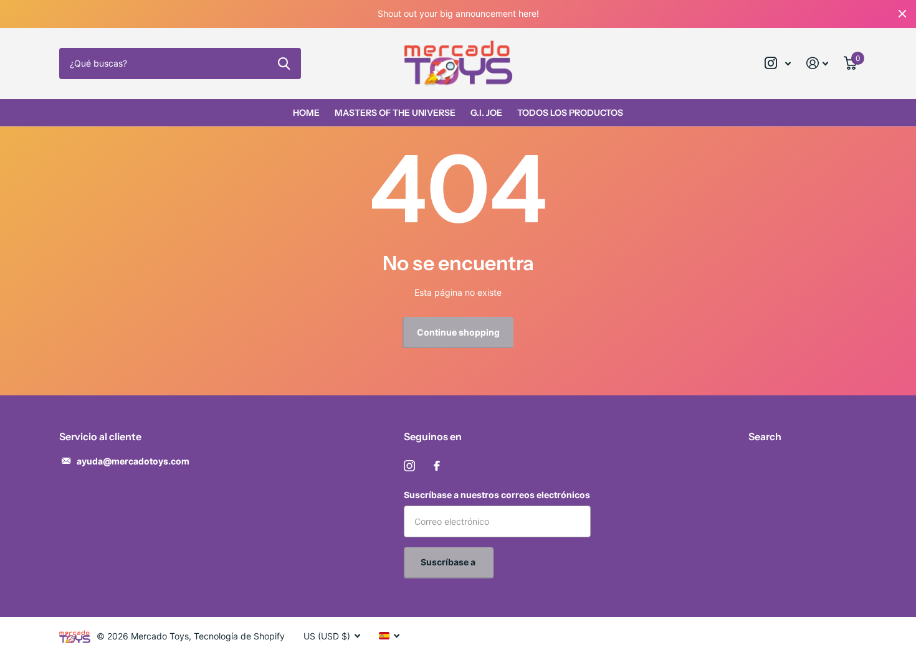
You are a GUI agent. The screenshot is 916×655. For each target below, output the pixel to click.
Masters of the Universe (395, 112)
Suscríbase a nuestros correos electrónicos (497, 494)
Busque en (284, 63)
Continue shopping (458, 332)
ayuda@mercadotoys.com (133, 461)
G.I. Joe (486, 112)
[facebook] (437, 466)
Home (306, 112)
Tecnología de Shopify (239, 636)
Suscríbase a (449, 562)
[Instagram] (409, 465)
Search (764, 436)
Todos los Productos (570, 112)
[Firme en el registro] (817, 63)
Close (902, 14)
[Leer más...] (778, 63)
